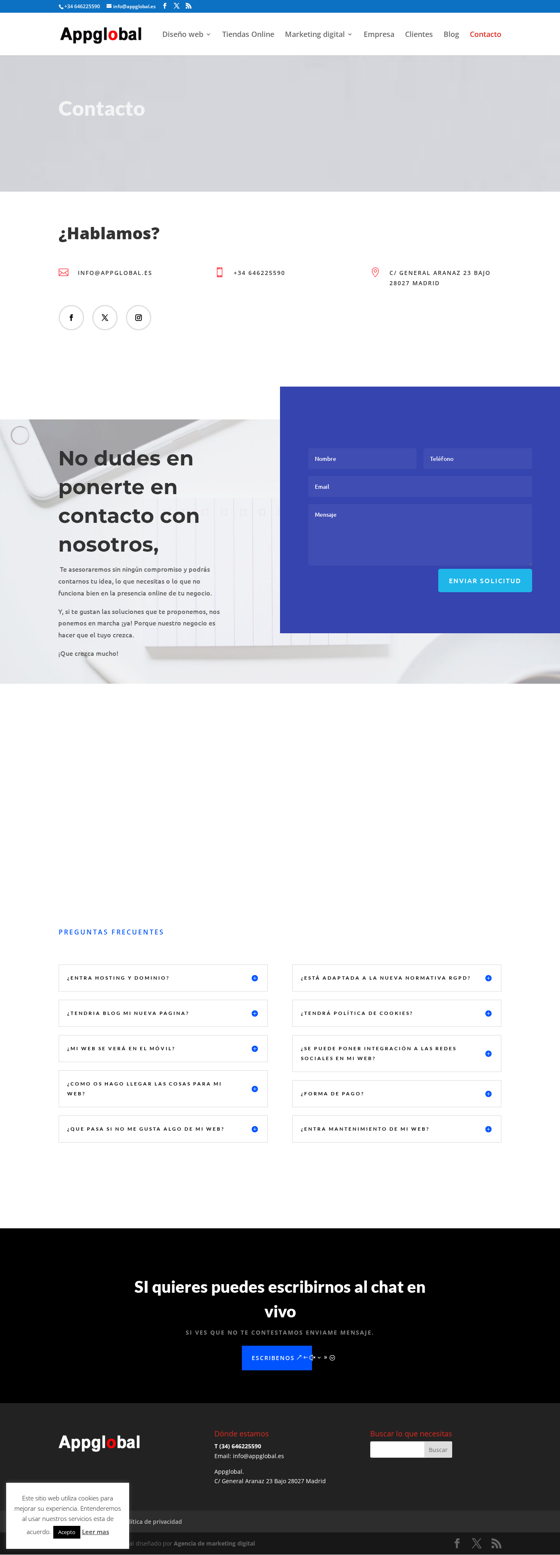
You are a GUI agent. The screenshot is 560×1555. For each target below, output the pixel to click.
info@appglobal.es (115, 273)
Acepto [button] (66, 1532)
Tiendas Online (248, 35)
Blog (451, 35)
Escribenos (273, 1358)
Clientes (419, 35)
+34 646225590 (259, 273)
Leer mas (95, 1532)
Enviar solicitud (485, 580)
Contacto (485, 35)
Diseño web (182, 35)
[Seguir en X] (105, 317)
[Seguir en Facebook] (71, 317)
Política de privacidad (152, 1521)
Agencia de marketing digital (214, 1543)
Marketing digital (315, 35)
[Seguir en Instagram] (138, 317)
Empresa (379, 35)
